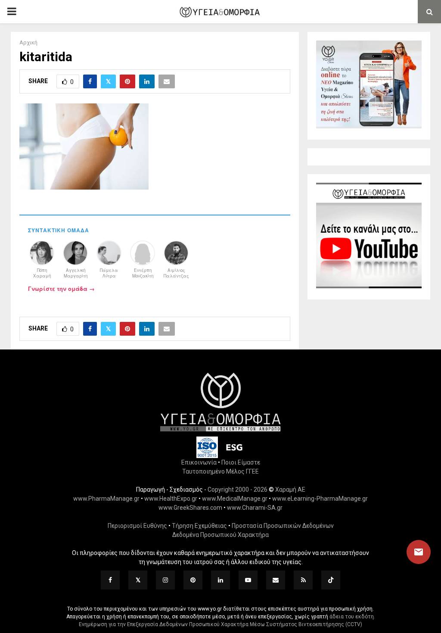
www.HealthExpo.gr (170, 498)
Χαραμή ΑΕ (290, 489)
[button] (410, 552)
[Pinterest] (192, 580)
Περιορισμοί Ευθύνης (137, 525)
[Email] (275, 580)
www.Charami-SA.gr (255, 507)
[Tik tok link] (330, 580)
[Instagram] (165, 580)
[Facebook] (110, 580)
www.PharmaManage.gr (106, 498)
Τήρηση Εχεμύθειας (199, 525)
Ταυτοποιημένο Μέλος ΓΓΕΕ (220, 471)
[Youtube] (248, 580)
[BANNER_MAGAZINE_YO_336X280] (369, 126)
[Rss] (303, 580)
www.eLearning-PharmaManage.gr (320, 498)
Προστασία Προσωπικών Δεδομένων (283, 525)
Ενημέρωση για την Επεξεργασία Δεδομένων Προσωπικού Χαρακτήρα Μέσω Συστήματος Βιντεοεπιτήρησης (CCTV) (220, 624)
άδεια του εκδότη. (352, 617)
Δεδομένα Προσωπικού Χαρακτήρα (220, 534)
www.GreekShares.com (190, 507)
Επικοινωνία (199, 462)
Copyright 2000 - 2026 (237, 489)
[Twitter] (137, 580)
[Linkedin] (220, 580)
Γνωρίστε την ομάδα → (61, 289)
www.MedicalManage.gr (234, 498)
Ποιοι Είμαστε (240, 462)
